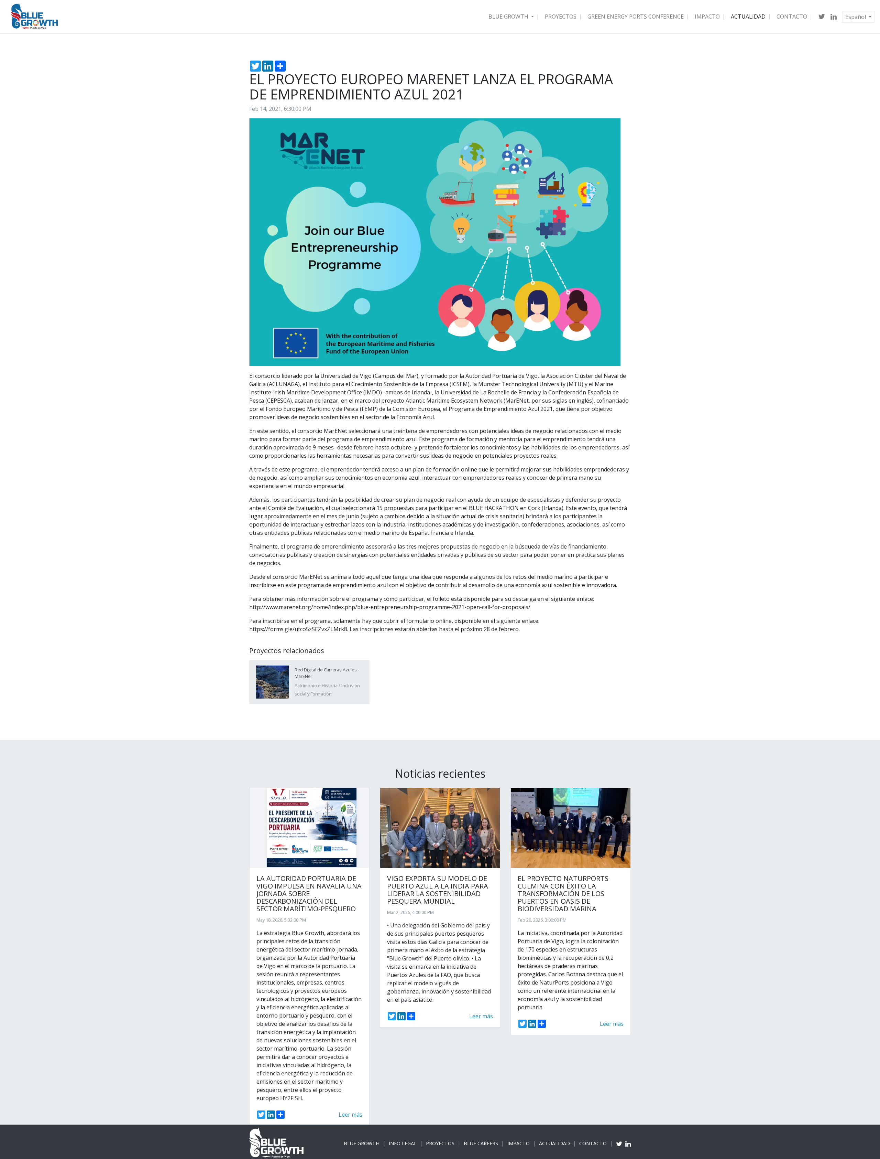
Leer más (350, 1114)
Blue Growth (509, 16)
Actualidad (748, 16)
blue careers (481, 1143)
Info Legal (403, 1143)
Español (856, 17)
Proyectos (560, 16)
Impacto (707, 16)
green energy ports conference (635, 16)
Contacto (792, 16)
